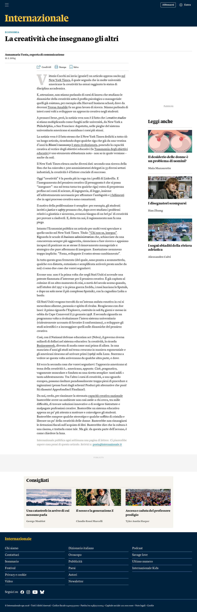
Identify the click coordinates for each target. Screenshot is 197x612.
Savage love (140, 555)
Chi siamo (11, 548)
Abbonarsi (168, 5)
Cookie (150, 606)
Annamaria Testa (16, 54)
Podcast (137, 548)
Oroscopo (75, 555)
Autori (72, 574)
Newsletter (75, 581)
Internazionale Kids (145, 568)
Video (9, 581)
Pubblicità (75, 561)
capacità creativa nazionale (105, 396)
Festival (10, 568)
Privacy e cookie (15, 574)
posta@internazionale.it (107, 444)
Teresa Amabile (58, 107)
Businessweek (46, 345)
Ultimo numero (142, 561)
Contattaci (12, 555)
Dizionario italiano (81, 548)
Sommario (12, 561)
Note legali (140, 606)
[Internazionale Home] (19, 538)
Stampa (62, 67)
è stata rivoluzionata (84, 145)
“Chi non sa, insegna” (103, 233)
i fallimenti (117, 195)
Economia (12, 32)
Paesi (72, 568)
